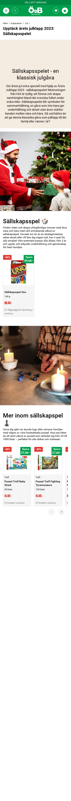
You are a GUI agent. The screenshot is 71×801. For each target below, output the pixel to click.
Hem (5, 23)
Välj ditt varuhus (35, 2)
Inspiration (16, 23)
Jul (26, 23)
